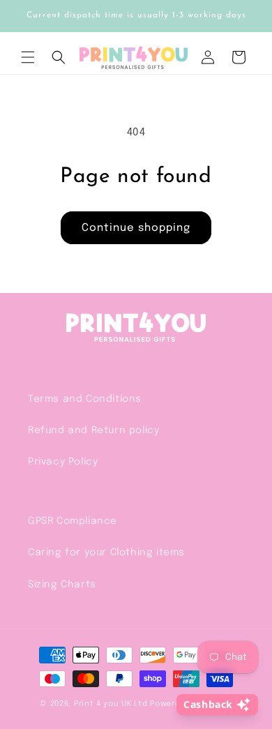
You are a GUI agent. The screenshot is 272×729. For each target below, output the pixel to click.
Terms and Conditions (85, 399)
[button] (28, 57)
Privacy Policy (63, 462)
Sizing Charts (62, 584)
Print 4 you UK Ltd (111, 704)
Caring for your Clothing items (106, 552)
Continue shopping (136, 228)
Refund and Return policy (93, 430)
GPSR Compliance (72, 521)
